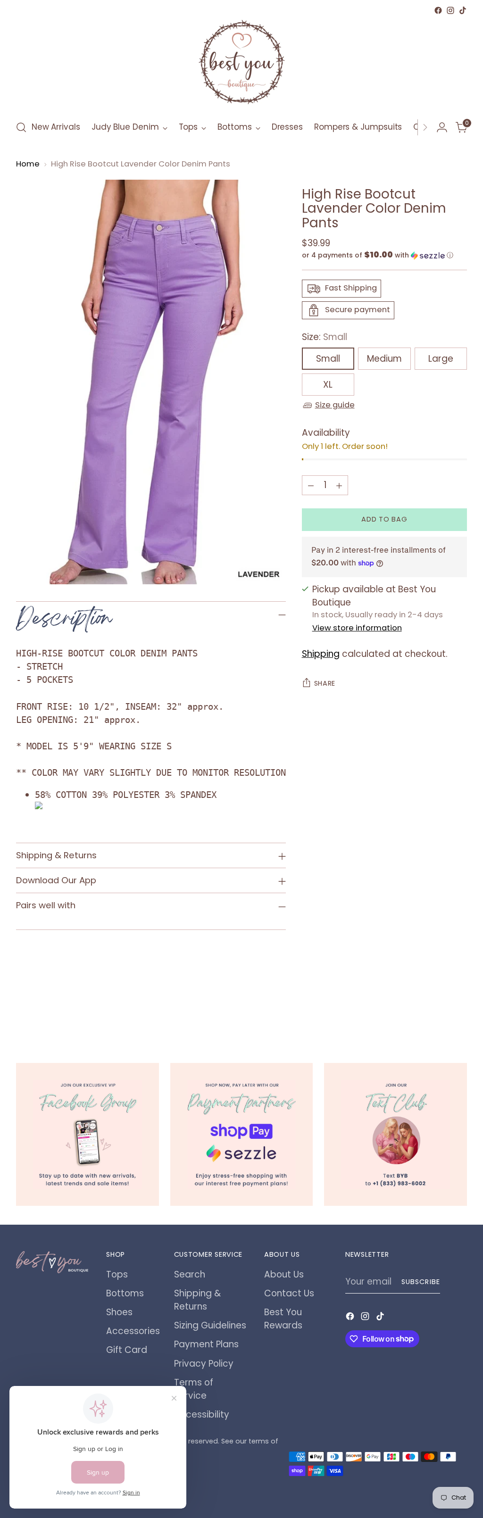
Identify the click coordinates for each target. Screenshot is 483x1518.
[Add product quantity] (339, 485)
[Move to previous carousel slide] (437, 1012)
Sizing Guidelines (210, 1325)
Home (28, 163)
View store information (357, 627)
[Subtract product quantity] (310, 485)
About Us (284, 1274)
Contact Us (289, 1293)
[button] (384, 255)
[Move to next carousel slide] (459, 1012)
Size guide (335, 404)
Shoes (119, 1312)
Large (440, 358)
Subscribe (420, 1281)
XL (328, 384)
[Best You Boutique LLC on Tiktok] (462, 10)
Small (328, 358)
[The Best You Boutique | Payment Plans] (241, 1134)
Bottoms (125, 1293)
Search (189, 1274)
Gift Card (126, 1350)
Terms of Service (193, 1389)
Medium (384, 358)
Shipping (321, 653)
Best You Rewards (283, 1319)
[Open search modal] (21, 127)
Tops (117, 1274)
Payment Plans (206, 1344)
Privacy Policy (203, 1363)
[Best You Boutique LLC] (241, 64)
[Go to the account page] (442, 127)
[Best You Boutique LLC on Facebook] (438, 10)
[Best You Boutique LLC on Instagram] (450, 10)
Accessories (133, 1331)
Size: (324, 337)
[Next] (425, 127)
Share (325, 683)
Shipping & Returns (197, 1300)
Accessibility (201, 1414)
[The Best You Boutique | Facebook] (87, 1134)
